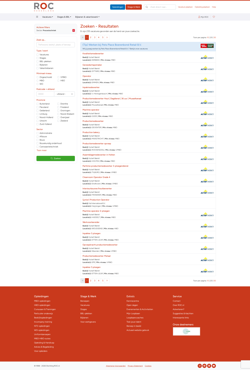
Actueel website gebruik (138, 330)
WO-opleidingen (41, 330)
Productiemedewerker (93, 121)
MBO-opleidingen (42, 301)
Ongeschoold (46, 77)
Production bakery (91, 132)
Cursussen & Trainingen (45, 309)
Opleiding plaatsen (202, 7)
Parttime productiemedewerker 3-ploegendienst (105, 166)
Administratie (46, 133)
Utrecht (43, 120)
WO (41, 84)
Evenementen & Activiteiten (140, 309)
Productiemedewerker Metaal (97, 256)
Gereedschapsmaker (92, 65)
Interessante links (181, 317)
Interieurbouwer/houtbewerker (97, 188)
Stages (43, 58)
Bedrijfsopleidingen (43, 317)
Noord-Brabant (67, 114)
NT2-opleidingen (42, 326)
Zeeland (64, 120)
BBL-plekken (45, 61)
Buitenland (44, 104)
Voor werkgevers (88, 322)
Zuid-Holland (46, 124)
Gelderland (44, 110)
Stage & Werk (133, 7)
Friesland (64, 107)
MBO (42, 80)
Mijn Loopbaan (133, 313)
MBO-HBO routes (42, 338)
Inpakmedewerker (91, 87)
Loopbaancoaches (135, 317)
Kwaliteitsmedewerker (93, 53)
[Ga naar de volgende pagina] (107, 37)
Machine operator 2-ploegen (96, 211)
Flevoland (44, 107)
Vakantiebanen (46, 68)
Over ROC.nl (178, 305)
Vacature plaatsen (185, 7)
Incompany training (43, 322)
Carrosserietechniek (49, 146)
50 (215, 37)
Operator (87, 76)
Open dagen (132, 305)
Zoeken (57, 158)
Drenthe (64, 104)
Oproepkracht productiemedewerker (100, 244)
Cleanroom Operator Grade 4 (96, 177)
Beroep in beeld (134, 326)
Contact (176, 301)
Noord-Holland (46, 117)
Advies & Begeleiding (44, 347)
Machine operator (91, 110)
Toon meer (42, 150)
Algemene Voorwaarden (116, 366)
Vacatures (46, 17)
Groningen (65, 110)
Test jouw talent (134, 322)
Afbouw (43, 136)
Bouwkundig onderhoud (51, 143)
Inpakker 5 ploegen (92, 233)
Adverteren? (178, 309)
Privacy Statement (135, 366)
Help (214, 7)
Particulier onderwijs (43, 313)
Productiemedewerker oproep (97, 143)
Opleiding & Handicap (44, 342)
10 (208, 37)
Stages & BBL (63, 17)
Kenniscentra (133, 301)
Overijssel (64, 117)
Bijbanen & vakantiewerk (86, 17)
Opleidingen (117, 7)
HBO (62, 80)
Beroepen (84, 301)
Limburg (43, 114)
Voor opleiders (40, 351)
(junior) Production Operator (96, 199)
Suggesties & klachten (183, 313)
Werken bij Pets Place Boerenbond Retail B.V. (115, 44)
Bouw (42, 140)
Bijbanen (44, 65)
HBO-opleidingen (42, 305)
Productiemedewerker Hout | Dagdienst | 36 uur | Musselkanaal (112, 98)
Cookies (148, 366)
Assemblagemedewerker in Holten (99, 155)
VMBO (63, 77)
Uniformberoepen (42, 334)
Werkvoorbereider (91, 222)
